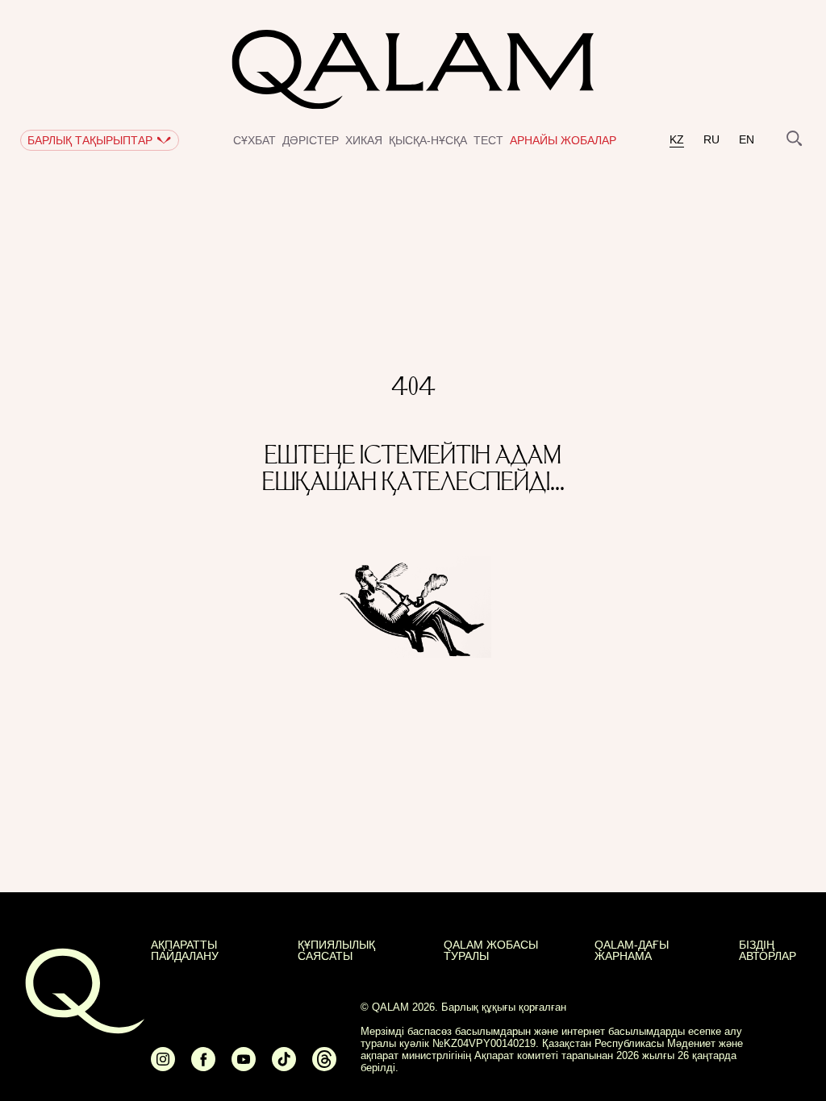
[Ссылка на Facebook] (203, 1065)
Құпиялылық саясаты (336, 950)
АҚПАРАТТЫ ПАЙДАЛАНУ (185, 950)
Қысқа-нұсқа (428, 140)
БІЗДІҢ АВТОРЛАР (767, 950)
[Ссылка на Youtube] (244, 1065)
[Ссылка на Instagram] (163, 1065)
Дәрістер (310, 140)
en (746, 140)
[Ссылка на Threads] (324, 1065)
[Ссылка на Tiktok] (284, 1065)
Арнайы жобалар (563, 140)
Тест (488, 140)
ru (711, 140)
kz (677, 140)
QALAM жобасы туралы (491, 950)
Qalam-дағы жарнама (631, 950)
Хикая (363, 140)
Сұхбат (254, 140)
